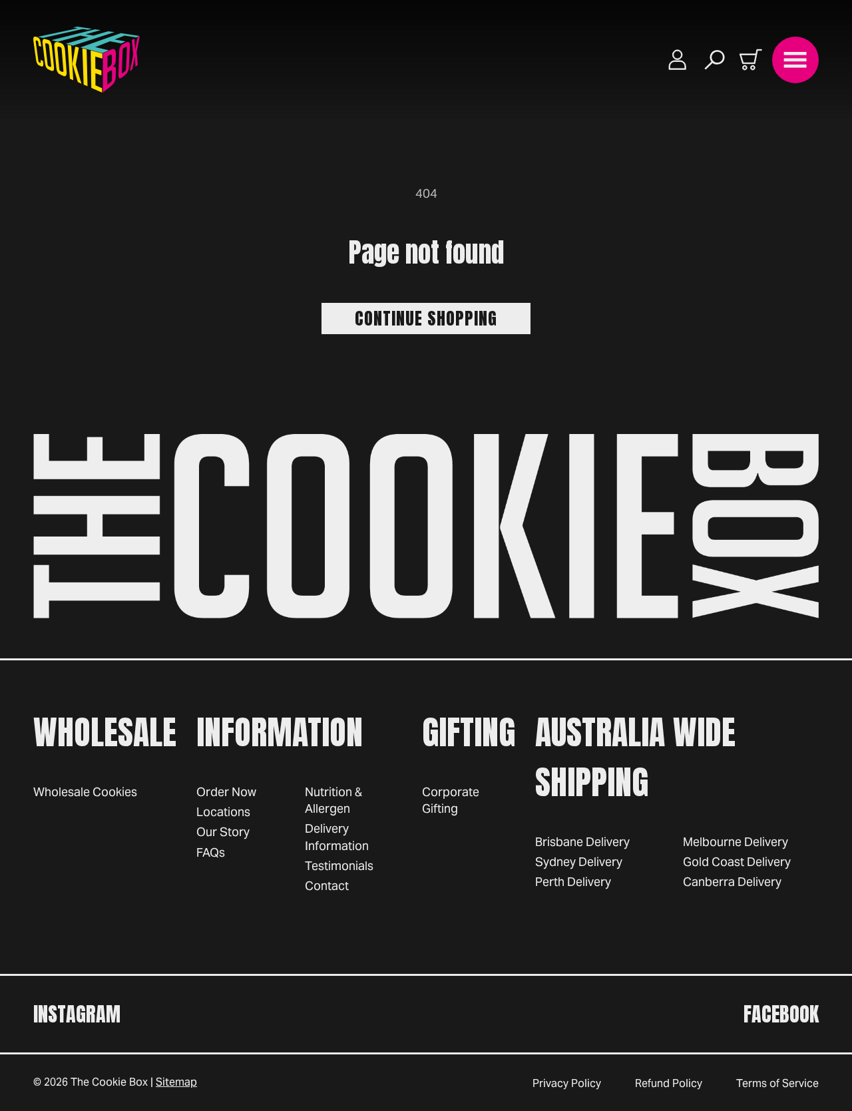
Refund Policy (668, 1083)
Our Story (223, 831)
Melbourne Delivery (735, 841)
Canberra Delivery (732, 881)
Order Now (226, 791)
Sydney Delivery (578, 861)
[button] (715, 59)
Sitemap (176, 1082)
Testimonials (339, 865)
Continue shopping (426, 318)
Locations (223, 811)
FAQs (210, 852)
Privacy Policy (566, 1083)
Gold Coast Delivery (737, 861)
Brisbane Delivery (582, 841)
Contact (327, 885)
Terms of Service (777, 1083)
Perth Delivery (573, 881)
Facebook (781, 1014)
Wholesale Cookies (85, 791)
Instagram (76, 1014)
